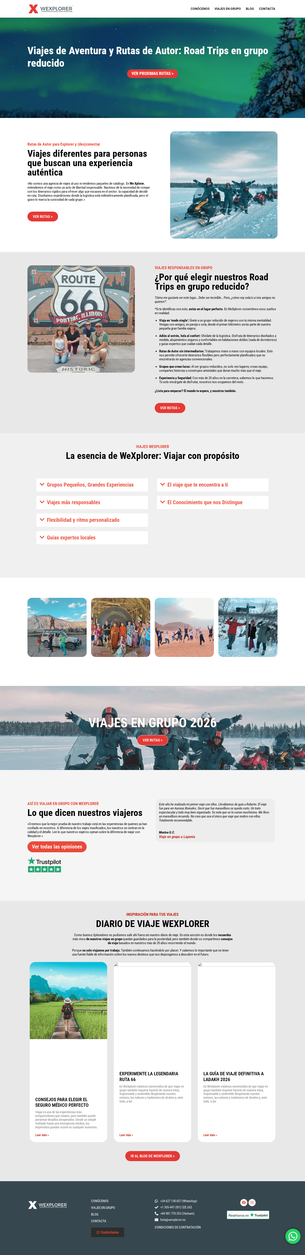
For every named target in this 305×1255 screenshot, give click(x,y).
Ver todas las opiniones (57, 847)
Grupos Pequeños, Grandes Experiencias (90, 485)
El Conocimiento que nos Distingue (204, 502)
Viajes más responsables (73, 502)
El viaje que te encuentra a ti (197, 485)
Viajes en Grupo (228, 8)
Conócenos (200, 8)
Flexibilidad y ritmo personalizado (83, 520)
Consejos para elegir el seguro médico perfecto (62, 1102)
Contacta (267, 8)
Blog (250, 8)
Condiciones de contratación (178, 1227)
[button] (92, 484)
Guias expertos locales (71, 538)
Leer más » (42, 1135)
